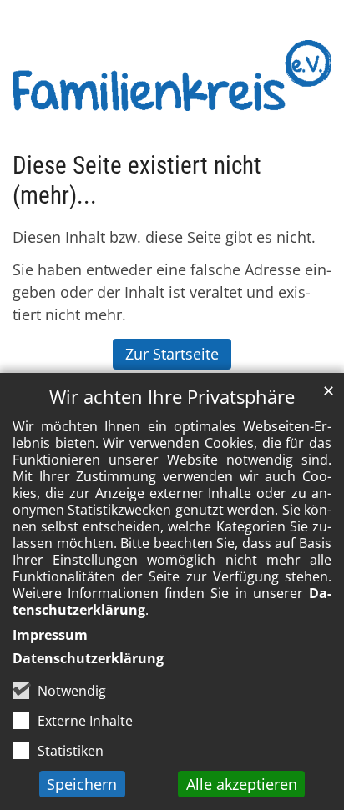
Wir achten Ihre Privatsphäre (172, 396)
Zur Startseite (172, 354)
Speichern (82, 784)
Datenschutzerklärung (88, 658)
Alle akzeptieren (241, 784)
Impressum (50, 635)
